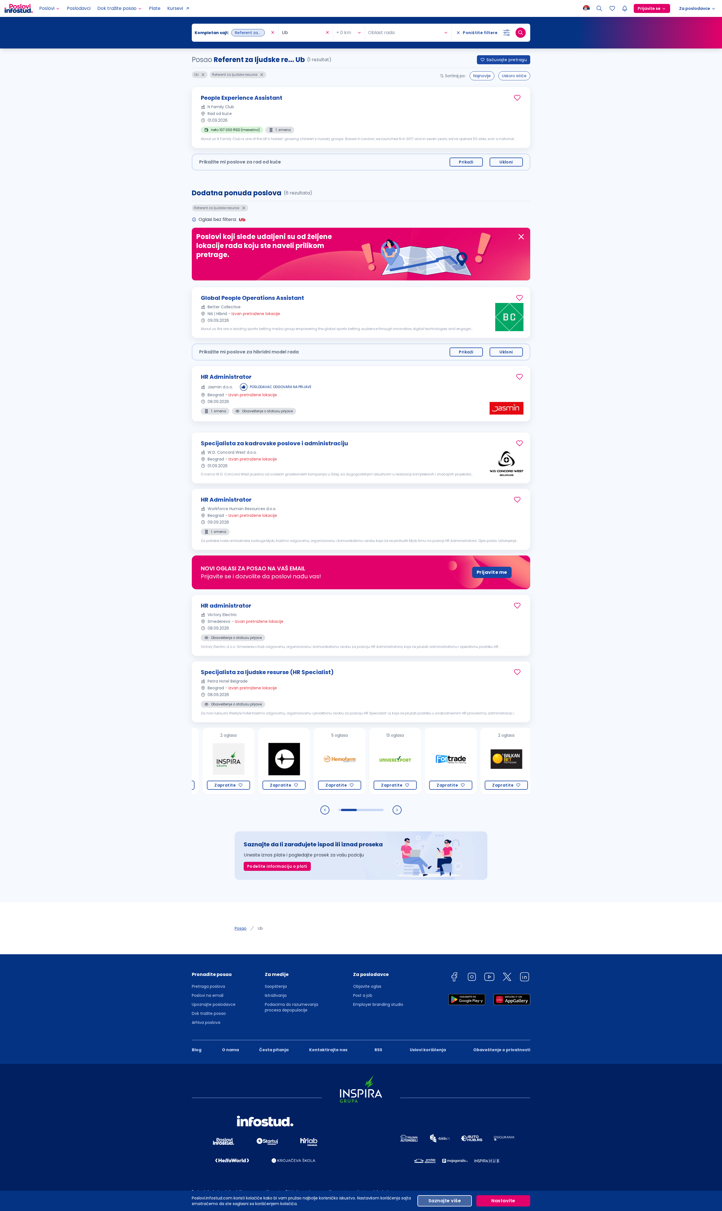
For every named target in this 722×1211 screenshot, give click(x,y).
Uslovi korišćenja (428, 1050)
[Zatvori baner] (521, 236)
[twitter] (507, 977)
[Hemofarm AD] (306, 761)
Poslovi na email (207, 995)
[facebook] (454, 977)
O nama (230, 1050)
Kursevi (175, 8)
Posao (240, 928)
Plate (154, 8)
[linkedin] (524, 977)
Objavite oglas (367, 986)
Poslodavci (79, 8)
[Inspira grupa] (195, 761)
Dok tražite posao (209, 1013)
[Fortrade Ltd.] (417, 761)
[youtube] (489, 977)
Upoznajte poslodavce (213, 1004)
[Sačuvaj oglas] (517, 98)
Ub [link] (260, 928)
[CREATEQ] (250, 761)
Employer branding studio (378, 1004)
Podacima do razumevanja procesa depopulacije (291, 1007)
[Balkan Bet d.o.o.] (472, 761)
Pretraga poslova (208, 986)
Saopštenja (276, 986)
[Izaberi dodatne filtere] (506, 32)
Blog (196, 1050)
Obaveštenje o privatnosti (501, 1050)
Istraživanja (276, 995)
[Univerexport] (361, 761)
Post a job (362, 995)
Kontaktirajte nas (328, 1050)
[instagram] (471, 977)
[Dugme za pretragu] (521, 33)
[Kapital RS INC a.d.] (528, 761)
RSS (378, 1050)
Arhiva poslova (206, 1022)
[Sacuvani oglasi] (612, 8)
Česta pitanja (274, 1050)
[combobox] (232, 32)
